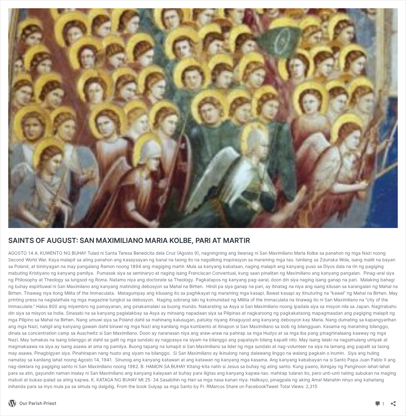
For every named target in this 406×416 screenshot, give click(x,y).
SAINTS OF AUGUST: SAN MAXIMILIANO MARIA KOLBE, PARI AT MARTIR (129, 240)
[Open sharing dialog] (393, 401)
